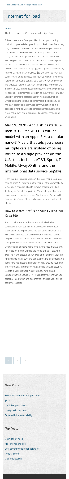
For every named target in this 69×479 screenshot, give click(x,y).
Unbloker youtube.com (17, 405)
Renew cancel (12, 453)
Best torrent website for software (22, 449)
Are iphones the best (15, 444)
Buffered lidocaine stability (18, 415)
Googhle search (13, 458)
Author (8, 28)
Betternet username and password (22, 395)
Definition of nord (14, 439)
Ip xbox (9, 400)
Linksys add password (16, 410)
